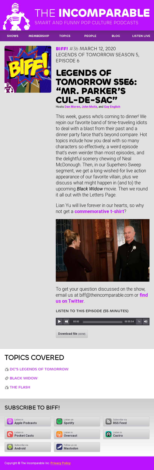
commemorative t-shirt (99, 211)
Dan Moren (72, 107)
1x (139, 321)
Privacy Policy (61, 463)
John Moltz (89, 107)
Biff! (62, 49)
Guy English (112, 107)
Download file (71, 333)
